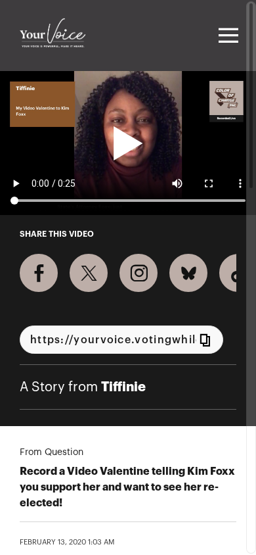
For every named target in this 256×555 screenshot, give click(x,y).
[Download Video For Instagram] (138, 273)
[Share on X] (89, 273)
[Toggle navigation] (226, 35)
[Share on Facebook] (39, 273)
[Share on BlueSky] (188, 273)
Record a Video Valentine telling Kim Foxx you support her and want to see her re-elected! (127, 487)
